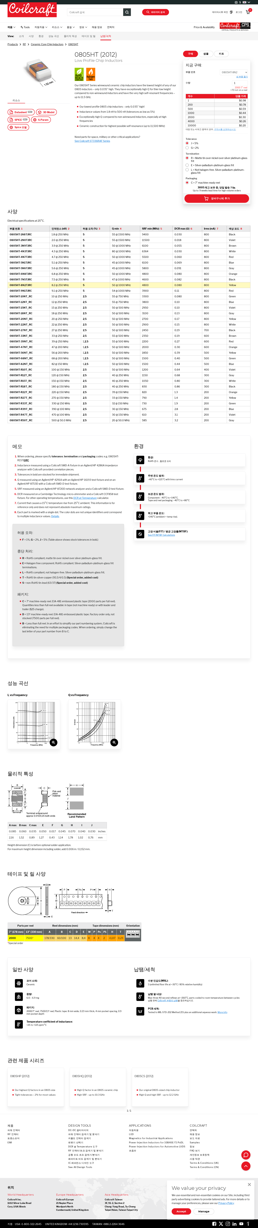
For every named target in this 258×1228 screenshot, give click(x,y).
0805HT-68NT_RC (21, 358)
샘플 (206, 53)
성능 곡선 (53, 36)
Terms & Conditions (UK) (204, 1163)
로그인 (239, 12)
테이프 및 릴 (88, 36)
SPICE (18, 119)
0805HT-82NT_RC (21, 363)
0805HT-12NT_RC (21, 301)
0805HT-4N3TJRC (21, 251)
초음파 (132, 1150)
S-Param (43, 119)
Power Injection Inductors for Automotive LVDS (157, 1146)
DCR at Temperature (85, 497)
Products (13, 44)
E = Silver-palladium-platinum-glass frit (212, 165)
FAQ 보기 (195, 1150)
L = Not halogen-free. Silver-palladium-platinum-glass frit (217, 171)
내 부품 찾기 (242, 77)
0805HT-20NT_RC (21, 318)
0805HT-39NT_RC (21, 341)
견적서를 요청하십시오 (225, 129)
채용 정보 (97, 27)
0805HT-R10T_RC (21, 369)
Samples (195, 1142)
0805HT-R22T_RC (21, 392)
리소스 (16, 100)
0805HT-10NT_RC (21, 296)
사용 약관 (195, 1159)
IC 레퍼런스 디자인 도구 (81, 1163)
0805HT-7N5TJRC (21, 279)
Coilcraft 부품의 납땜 (167, 1000)
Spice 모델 (21, 127)
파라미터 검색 (158, 12)
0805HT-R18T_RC (21, 386)
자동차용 (134, 1130)
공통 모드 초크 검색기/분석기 (84, 1155)
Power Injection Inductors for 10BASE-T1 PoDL (156, 1142)
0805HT (73, 44)
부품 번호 (190, 72)
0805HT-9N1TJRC (21, 290)
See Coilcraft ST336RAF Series (92, 140)
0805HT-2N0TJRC (21, 240)
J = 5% (194, 143)
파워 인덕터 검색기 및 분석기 (84, 1134)
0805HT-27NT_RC (21, 330)
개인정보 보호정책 (200, 1155)
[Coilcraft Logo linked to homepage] (32, 10)
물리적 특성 (70, 36)
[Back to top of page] (245, 1166)
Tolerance (191, 138)
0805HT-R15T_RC (21, 380)
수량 (188, 82)
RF (24, 44)
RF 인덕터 (13, 1134)
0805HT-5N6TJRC (21, 268)
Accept (181, 1211)
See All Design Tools (80, 1167)
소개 (21, 36)
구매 (190, 53)
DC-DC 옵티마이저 (78, 1130)
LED (131, 1134)
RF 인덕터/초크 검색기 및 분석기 (86, 1150)
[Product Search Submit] (127, 12)
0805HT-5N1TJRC (21, 262)
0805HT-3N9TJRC (21, 245)
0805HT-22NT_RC (21, 324)
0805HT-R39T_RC (21, 409)
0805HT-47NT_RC (21, 347)
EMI (10, 1142)
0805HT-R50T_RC (21, 420)
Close (249, 1184)
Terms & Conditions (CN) (204, 1167)
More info (222, 1012)
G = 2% (195, 147)
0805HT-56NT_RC (21, 352)
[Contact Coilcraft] (245, 1155)
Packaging (191, 178)
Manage (203, 1211)
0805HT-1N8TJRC (21, 234)
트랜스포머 (13, 1138)
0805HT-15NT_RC (21, 307)
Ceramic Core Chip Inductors (47, 44)
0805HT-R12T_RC (21, 375)
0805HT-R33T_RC (21, 403)
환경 (41, 36)
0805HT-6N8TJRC (21, 273)
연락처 (110, 27)
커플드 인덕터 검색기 (79, 1138)
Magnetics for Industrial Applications (151, 1138)
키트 (221, 53)
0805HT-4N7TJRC (21, 256)
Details (55, 516)
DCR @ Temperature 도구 (83, 1146)
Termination (192, 153)
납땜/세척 (105, 36)
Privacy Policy (226, 1203)
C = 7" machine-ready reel (205, 182)
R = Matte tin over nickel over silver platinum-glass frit (219, 159)
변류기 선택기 (75, 1142)
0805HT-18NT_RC (21, 313)
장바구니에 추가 (220, 198)
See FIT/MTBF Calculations (161, 535)
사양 (31, 36)
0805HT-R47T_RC (21, 414)
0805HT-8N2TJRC (21, 285)
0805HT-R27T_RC (21, 397)
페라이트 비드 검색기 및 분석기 (85, 1159)
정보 (192, 1146)
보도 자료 (195, 1138)
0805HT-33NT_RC (21, 335)
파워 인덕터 (14, 1130)
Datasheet (21, 112)
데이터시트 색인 (220, 12)
